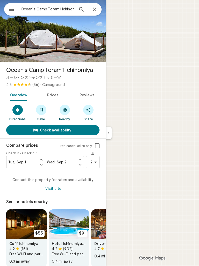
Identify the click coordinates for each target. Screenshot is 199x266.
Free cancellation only (75, 146)
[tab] (18, 94)
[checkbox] (97, 146)
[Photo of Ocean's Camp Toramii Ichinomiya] (53, 31)
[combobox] (47, 9)
